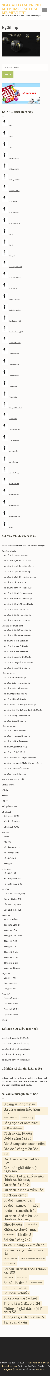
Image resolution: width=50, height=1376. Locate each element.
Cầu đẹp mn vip (9, 726)
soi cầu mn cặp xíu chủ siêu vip (17, 736)
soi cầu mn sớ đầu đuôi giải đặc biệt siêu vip (23, 763)
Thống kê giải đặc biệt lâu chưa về (24, 1310)
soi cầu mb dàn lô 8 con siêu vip (17, 630)
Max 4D (11, 245)
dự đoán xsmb (15, 1195)
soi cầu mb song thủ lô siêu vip (17, 668)
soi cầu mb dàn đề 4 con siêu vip (18, 587)
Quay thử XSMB (14, 484)
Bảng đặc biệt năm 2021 (21, 1123)
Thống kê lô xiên (14, 364)
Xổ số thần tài (13, 288)
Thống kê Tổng (13, 419)
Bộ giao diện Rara (12, 1369)
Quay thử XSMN (14, 494)
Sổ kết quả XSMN (14, 180)
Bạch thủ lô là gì (27, 1118)
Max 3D (11, 234)
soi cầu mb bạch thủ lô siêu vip (17, 571)
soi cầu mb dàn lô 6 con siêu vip (17, 620)
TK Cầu (5, 889)
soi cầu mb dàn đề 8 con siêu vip (18, 598)
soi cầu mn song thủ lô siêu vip (17, 768)
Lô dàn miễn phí (9, 1235)
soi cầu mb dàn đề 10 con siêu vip (18, 604)
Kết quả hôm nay (14, 158)
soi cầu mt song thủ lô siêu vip (17, 715)
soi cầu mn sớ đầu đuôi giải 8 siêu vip (20, 757)
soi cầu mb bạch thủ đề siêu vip (17, 560)
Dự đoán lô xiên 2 (16, 1185)
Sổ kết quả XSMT (14, 191)
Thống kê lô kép (14, 375)
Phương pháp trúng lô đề (13, 779)
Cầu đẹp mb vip (9, 551)
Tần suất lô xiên (15, 1322)
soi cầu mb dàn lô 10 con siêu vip (18, 609)
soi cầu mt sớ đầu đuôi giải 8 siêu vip (20, 704)
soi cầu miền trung (9, 1288)
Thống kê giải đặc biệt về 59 (24, 1317)
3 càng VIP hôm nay (19, 1104)
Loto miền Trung (14, 473)
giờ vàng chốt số (31, 1224)
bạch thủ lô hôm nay (10, 1118)
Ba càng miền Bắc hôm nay (22, 1111)
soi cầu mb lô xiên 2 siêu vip (16, 640)
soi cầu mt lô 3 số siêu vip (15, 699)
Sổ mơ (11, 527)
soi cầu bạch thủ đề (9, 1264)
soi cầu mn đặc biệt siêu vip (16, 741)
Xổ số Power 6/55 (14, 223)
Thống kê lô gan (14, 353)
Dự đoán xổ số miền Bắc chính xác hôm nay (21, 1217)
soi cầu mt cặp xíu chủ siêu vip (17, 683)
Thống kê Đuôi (13, 397)
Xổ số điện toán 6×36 (13, 884)
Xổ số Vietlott (10, 858)
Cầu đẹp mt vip (8, 673)
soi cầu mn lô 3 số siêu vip (15, 752)
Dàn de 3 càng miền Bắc (21, 1149)
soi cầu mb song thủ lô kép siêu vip (19, 662)
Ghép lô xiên (13, 1224)
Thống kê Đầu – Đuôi (15, 408)
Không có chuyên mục (20, 1229)
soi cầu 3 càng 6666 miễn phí (24, 1245)
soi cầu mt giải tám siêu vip (15, 693)
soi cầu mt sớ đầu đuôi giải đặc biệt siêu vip (23, 710)
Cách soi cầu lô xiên (18, 1133)
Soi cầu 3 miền (8, 784)
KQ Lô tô (6, 973)
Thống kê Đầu (13, 386)
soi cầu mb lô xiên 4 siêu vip (16, 651)
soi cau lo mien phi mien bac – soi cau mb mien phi (21, 9)
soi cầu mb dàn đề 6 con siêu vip (18, 593)
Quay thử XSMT (14, 505)
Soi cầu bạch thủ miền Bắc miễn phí (33, 1259)
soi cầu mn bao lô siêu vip (15, 730)
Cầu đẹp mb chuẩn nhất (12, 625)
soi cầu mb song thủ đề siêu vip (17, 657)
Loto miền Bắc (13, 451)
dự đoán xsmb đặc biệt (20, 1210)
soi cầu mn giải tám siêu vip (16, 746)
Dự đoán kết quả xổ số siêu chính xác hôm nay (24, 1178)
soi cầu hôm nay (8, 1277)
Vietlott (5, 832)
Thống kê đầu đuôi (15, 343)
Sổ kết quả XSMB (14, 169)
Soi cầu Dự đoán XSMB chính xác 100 (25, 1270)
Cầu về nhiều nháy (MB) (16, 332)
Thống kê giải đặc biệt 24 (22, 1303)
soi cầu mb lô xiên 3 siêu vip (16, 646)
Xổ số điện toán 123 (15, 277)
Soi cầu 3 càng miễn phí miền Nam (24, 1252)
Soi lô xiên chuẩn (16, 1293)
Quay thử (6, 994)
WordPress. (41, 1369)
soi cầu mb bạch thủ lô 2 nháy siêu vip (20, 577)
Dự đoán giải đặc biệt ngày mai (21, 1169)
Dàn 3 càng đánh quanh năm (24, 1144)
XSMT (11, 147)
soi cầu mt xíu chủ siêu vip (15, 721)
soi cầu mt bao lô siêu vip (15, 677)
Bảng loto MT (10, 977)
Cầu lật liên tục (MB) (15, 310)
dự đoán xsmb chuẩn (18, 1200)
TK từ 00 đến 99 (14, 440)
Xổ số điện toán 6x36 (15, 267)
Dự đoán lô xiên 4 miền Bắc (23, 1190)
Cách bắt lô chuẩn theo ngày (13, 1128)
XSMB (10, 125)
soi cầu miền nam (36, 1282)
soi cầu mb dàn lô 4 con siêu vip (17, 615)
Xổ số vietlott (13, 201)
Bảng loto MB (10, 988)
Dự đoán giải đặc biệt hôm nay (22, 1161)
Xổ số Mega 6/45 (14, 212)
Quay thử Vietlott (14, 516)
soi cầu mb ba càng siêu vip (16, 555)
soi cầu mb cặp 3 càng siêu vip (17, 582)
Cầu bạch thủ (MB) (14, 299)
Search (8, 74)
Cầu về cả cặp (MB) (15, 321)
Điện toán (6, 869)
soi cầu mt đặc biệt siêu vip (16, 688)
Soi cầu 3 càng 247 (17, 1240)
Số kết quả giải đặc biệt (20, 1298)
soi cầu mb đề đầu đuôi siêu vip (17, 635)
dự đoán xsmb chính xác (21, 1205)
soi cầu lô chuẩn (22, 1277)
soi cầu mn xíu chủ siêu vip (15, 774)
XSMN (11, 136)
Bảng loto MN (10, 983)
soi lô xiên (23, 1288)
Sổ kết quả (6, 812)
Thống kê (12, 256)
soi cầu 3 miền (10, 1258)
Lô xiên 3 (24, 1235)
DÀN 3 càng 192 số (17, 1138)
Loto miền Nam (13, 462)
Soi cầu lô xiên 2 (15, 1283)
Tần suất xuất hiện (14, 429)
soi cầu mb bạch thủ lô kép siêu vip (19, 566)
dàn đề (6, 1154)
